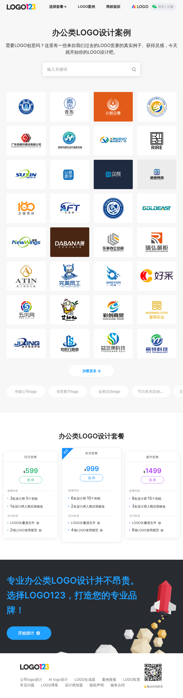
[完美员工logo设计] (69, 288)
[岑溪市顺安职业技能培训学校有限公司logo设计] (113, 220)
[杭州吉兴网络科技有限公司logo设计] (26, 356)
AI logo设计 (58, 679)
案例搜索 (109, 679)
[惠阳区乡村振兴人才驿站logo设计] (156, 119)
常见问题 (27, 685)
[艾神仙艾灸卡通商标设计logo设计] (69, 322)
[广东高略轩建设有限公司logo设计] (26, 153)
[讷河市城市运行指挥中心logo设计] (69, 153)
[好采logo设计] (156, 288)
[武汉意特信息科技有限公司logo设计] (156, 356)
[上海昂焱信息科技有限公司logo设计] (113, 288)
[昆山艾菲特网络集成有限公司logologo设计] (69, 220)
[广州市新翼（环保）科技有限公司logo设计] (26, 254)
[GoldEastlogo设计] (156, 220)
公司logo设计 (31, 679)
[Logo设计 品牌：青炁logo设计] (69, 119)
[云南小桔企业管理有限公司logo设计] (113, 119)
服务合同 (117, 685)
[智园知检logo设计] (26, 119)
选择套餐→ (58, 6)
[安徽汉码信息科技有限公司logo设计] (113, 186)
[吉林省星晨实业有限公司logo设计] (156, 322)
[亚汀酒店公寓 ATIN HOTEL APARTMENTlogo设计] (26, 288)
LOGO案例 (86, 6)
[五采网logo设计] (26, 322)
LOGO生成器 (85, 679)
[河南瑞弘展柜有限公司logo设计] (156, 254)
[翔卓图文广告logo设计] (113, 153)
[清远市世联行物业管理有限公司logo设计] (69, 356)
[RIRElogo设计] (156, 153)
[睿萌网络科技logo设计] (156, 186)
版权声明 (96, 685)
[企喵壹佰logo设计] (26, 220)
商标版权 (113, 6)
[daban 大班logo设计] (69, 254)
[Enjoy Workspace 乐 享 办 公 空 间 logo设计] (113, 254)
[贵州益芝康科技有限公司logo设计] (113, 356)
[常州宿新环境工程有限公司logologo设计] (26, 186)
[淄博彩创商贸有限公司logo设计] (113, 322)
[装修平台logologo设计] (69, 186)
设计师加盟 (74, 685)
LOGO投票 (131, 679)
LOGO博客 (49, 685)
